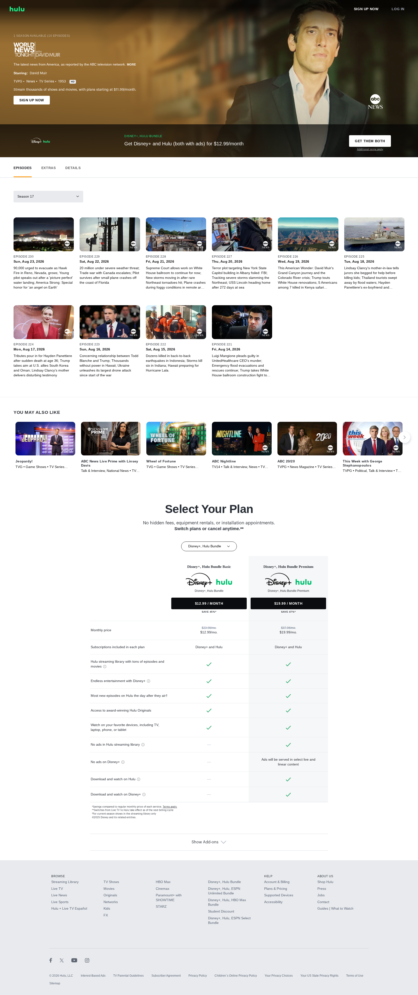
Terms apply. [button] (170, 807)
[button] (23, 166)
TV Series (46, 81)
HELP (268, 876)
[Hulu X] (65, 960)
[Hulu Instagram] (87, 960)
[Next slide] (404, 437)
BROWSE (58, 876)
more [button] (131, 64)
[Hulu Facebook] (54, 960)
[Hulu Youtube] (78, 960)
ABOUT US (325, 876)
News (30, 81)
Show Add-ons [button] (205, 842)
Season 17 (25, 196)
